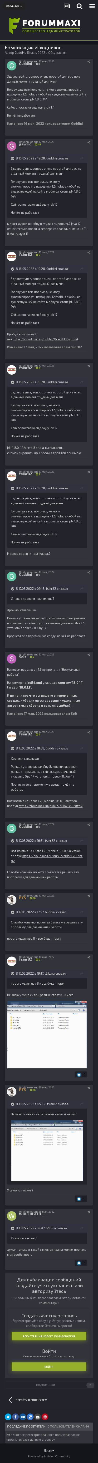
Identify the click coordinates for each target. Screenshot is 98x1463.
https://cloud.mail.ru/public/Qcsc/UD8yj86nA (45, 339)
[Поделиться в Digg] (23, 1416)
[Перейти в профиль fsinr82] (11, 256)
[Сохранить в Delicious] (30, 1416)
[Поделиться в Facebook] (15, 1416)
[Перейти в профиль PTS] (11, 900)
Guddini (51, 158)
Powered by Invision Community (49, 1456)
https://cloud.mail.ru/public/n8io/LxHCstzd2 (51, 806)
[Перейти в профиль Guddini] (11, 65)
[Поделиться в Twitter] (8, 1416)
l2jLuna (50, 973)
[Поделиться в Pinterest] (45, 1416)
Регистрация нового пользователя (49, 1336)
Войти (49, 1366)
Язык (48, 1450)
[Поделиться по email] (37, 1416)
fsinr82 (51, 588)
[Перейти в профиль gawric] (11, 146)
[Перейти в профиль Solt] (11, 659)
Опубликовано (36, 61)
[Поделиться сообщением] (89, 61)
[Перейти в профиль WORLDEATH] (11, 1216)
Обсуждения (57, 53)
